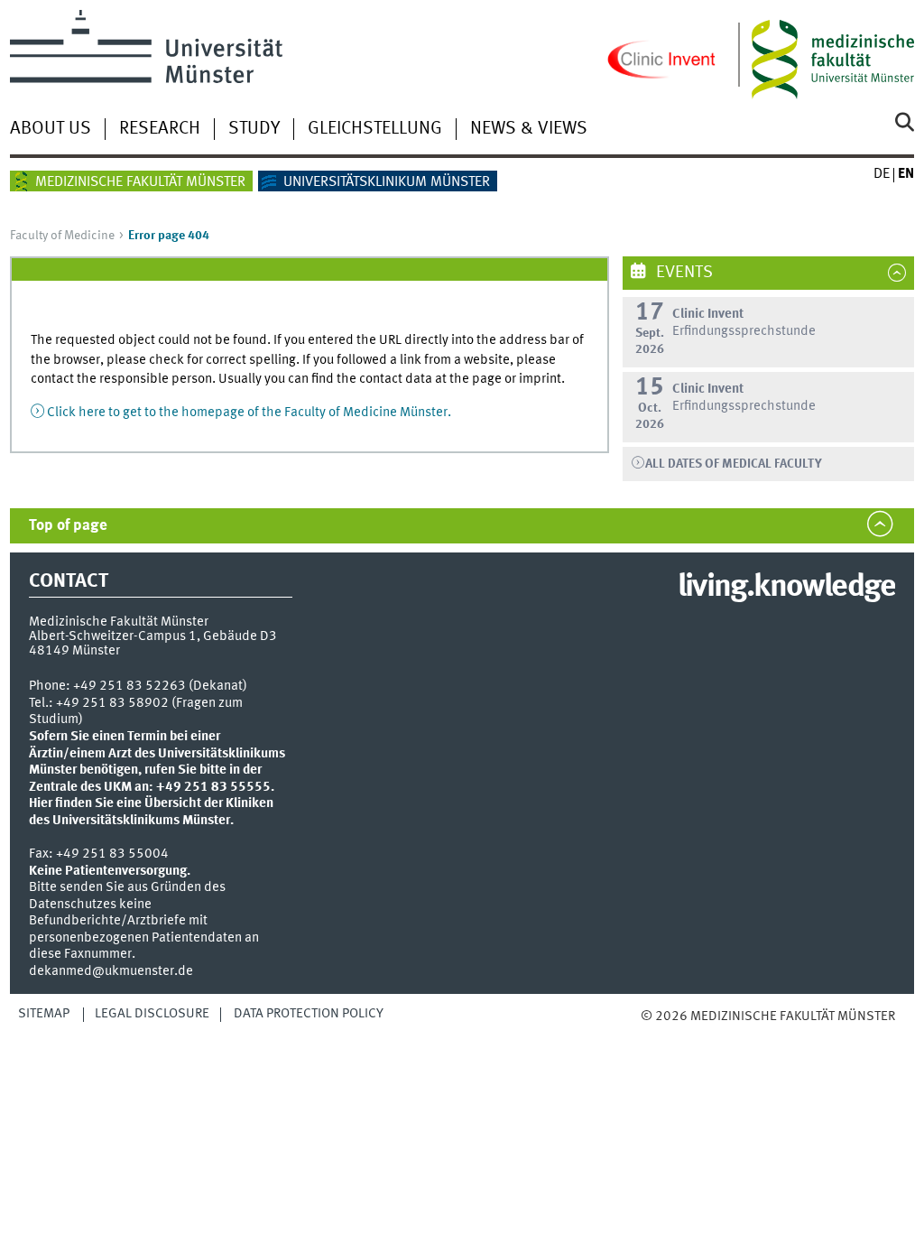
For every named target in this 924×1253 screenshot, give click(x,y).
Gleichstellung (375, 129)
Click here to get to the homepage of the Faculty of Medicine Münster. (249, 412)
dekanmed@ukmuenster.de (111, 971)
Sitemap (43, 1014)
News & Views (528, 129)
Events (682, 273)
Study (254, 129)
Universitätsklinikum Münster (386, 182)
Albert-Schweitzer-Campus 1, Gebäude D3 (153, 636)
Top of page (68, 526)
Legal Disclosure (152, 1014)
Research (159, 129)
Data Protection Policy (308, 1014)
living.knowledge (786, 587)
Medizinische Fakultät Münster (140, 182)
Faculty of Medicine (62, 235)
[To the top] (688, 1035)
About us (50, 129)
